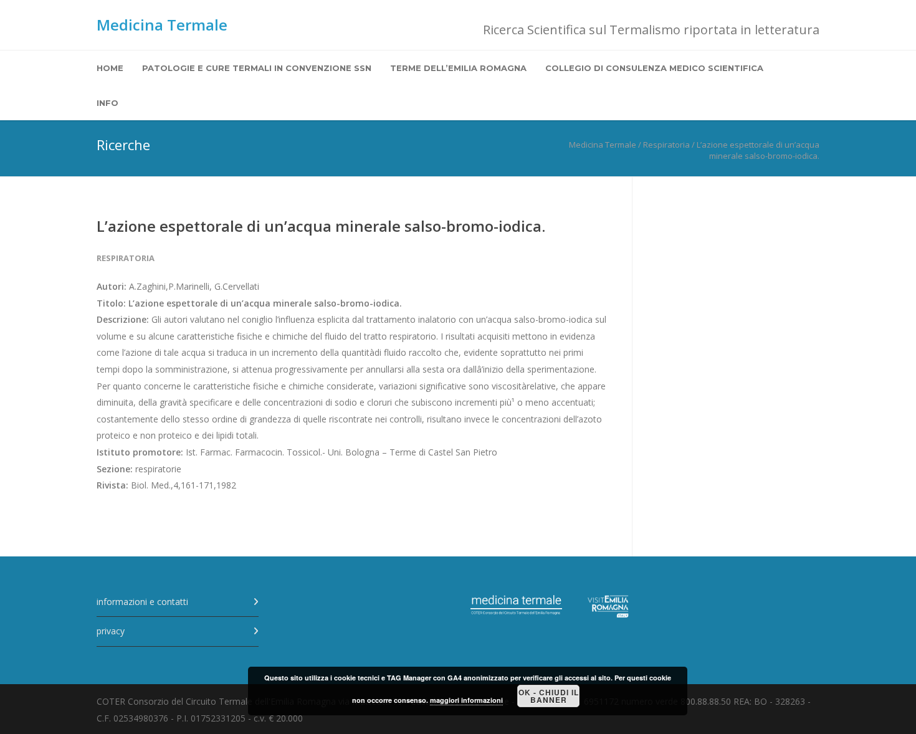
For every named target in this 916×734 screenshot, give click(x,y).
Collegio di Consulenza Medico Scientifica (654, 68)
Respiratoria (126, 258)
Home (110, 68)
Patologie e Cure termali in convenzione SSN (256, 68)
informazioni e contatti (142, 602)
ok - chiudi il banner (548, 696)
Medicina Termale (162, 24)
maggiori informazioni (466, 700)
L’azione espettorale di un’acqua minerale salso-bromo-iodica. (321, 226)
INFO (107, 103)
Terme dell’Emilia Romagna (458, 68)
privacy (111, 631)
